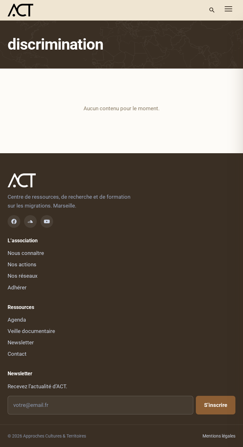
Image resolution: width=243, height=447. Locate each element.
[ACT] (20, 10)
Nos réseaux (22, 276)
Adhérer (17, 287)
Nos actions (22, 264)
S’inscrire (215, 405)
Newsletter (21, 342)
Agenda (17, 320)
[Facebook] (14, 221)
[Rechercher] (212, 10)
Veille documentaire (31, 331)
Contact (17, 354)
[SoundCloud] (30, 221)
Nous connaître (26, 253)
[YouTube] (46, 221)
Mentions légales (218, 435)
